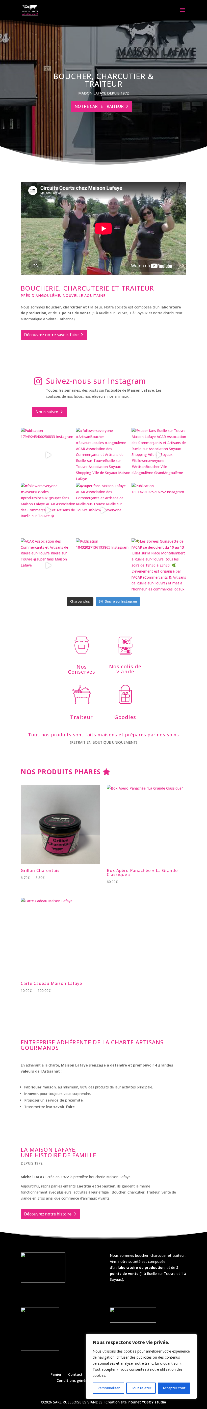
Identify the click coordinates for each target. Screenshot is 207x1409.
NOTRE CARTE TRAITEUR (99, 106)
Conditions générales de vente (83, 1380)
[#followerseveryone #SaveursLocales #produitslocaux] (48, 510)
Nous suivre (46, 412)
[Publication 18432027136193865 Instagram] (103, 565)
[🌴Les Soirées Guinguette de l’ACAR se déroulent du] (159, 565)
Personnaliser (108, 1388)
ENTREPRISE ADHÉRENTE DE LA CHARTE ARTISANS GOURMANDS (92, 1045)
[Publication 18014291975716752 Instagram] (159, 510)
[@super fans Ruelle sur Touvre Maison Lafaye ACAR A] (159, 455)
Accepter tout (174, 1388)
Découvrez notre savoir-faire (51, 334)
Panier (56, 1374)
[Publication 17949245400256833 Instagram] (48, 455)
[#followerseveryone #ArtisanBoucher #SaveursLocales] (103, 455)
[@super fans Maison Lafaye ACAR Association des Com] (103, 510)
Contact (75, 1374)
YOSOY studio (154, 1402)
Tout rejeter (141, 1388)
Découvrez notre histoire (47, 1214)
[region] (141, 1366)
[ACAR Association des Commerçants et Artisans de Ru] (48, 565)
